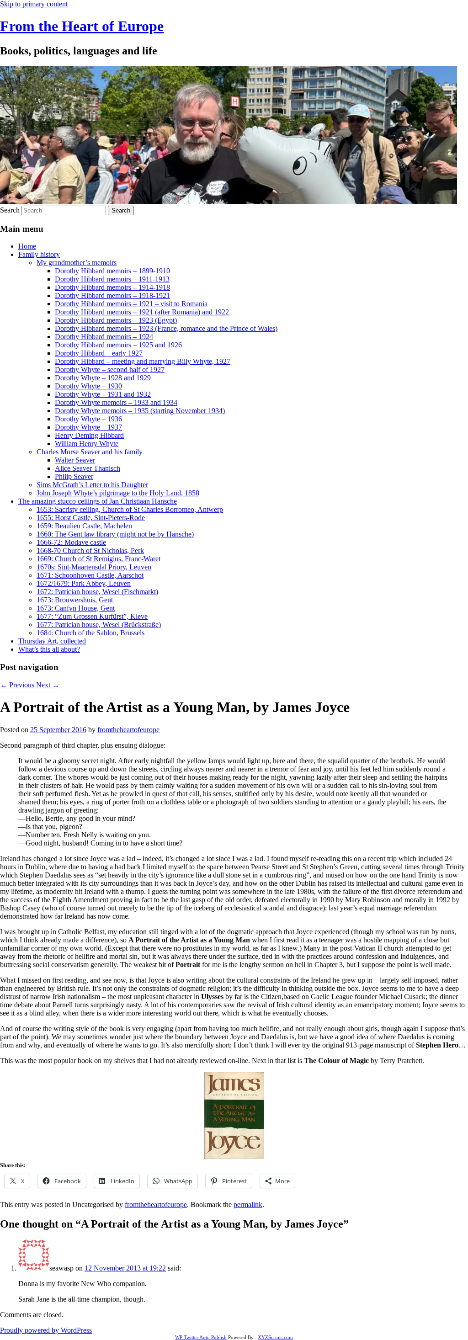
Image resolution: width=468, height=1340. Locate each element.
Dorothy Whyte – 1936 (88, 419)
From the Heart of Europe (82, 26)
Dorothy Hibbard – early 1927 (99, 353)
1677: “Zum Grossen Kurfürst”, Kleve (92, 616)
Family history (39, 254)
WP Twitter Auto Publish (201, 1337)
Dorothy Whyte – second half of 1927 (110, 369)
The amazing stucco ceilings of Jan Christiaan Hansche (97, 501)
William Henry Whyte (86, 443)
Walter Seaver (75, 460)
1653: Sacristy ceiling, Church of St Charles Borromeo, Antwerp (130, 509)
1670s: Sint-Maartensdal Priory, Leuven (94, 567)
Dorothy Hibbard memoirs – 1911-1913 (112, 279)
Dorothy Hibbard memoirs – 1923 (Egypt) (116, 320)
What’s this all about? (49, 649)
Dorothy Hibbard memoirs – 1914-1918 (112, 287)
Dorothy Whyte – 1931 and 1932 (103, 394)
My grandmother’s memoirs (77, 262)
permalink (248, 1204)
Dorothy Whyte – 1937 (88, 427)
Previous (17, 685)
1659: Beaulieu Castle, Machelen (84, 526)
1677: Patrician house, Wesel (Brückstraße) (99, 624)
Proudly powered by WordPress (46, 1330)
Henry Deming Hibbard (89, 435)
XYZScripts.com (275, 1337)
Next (47, 685)
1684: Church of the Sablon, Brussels (90, 633)
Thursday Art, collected (52, 641)
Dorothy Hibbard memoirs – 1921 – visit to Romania (131, 304)
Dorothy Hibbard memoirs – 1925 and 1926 (118, 345)
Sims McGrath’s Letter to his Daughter (92, 485)
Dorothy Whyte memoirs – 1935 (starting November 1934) (140, 411)
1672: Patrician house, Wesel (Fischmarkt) (97, 592)
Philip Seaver (74, 476)
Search (10, 210)
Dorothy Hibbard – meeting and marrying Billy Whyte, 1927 (142, 361)
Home (27, 246)
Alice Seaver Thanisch (87, 468)
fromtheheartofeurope (128, 730)
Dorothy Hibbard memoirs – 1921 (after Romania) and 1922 (142, 312)
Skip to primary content (34, 4)
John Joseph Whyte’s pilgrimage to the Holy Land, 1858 (118, 493)
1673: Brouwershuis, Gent (75, 600)
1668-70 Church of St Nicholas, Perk (90, 550)
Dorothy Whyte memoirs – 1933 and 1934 (116, 402)
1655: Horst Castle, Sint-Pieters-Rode (91, 517)
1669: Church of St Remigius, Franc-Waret (98, 559)
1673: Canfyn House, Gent (76, 608)
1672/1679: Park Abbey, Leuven (84, 583)
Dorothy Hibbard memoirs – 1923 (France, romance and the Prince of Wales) (166, 328)
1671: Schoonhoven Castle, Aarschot (90, 575)
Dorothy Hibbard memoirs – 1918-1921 (112, 295)
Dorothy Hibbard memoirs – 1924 (104, 336)
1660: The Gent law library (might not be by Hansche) (115, 534)
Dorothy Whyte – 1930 (88, 386)
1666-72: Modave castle (71, 542)
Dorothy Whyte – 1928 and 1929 (103, 378)
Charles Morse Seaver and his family (90, 452)
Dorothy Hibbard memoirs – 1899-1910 (112, 271)
